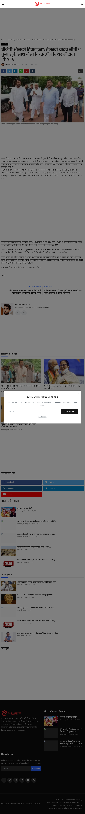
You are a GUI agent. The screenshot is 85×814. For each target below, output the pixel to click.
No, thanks (42, 417)
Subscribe (69, 411)
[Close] (78, 393)
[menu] (3, 3)
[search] (82, 3)
